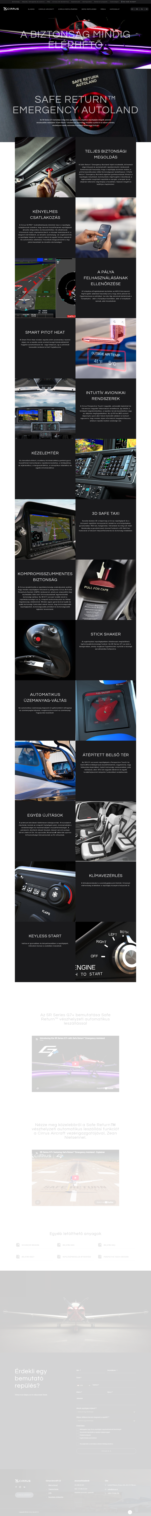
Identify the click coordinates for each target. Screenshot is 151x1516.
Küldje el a (106, 1451)
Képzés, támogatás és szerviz (33, 1)
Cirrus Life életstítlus (61, 1)
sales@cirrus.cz (113, 1489)
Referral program (101, 1)
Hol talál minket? (129, 1)
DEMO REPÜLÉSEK (89, 9)
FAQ (48, 1)
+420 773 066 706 (113, 1493)
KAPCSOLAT (115, 9)
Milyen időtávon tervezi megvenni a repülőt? (92, 1417)
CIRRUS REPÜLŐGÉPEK (68, 9)
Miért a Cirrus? (53, 1485)
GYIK (49, 1493)
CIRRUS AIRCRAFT (46, 9)
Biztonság (16, 1)
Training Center (53, 1489)
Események (75, 1)
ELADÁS (31, 9)
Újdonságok (114, 1)
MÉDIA (103, 9)
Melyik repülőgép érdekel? (86, 1408)
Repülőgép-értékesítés (55, 1497)
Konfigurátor (87, 1)
